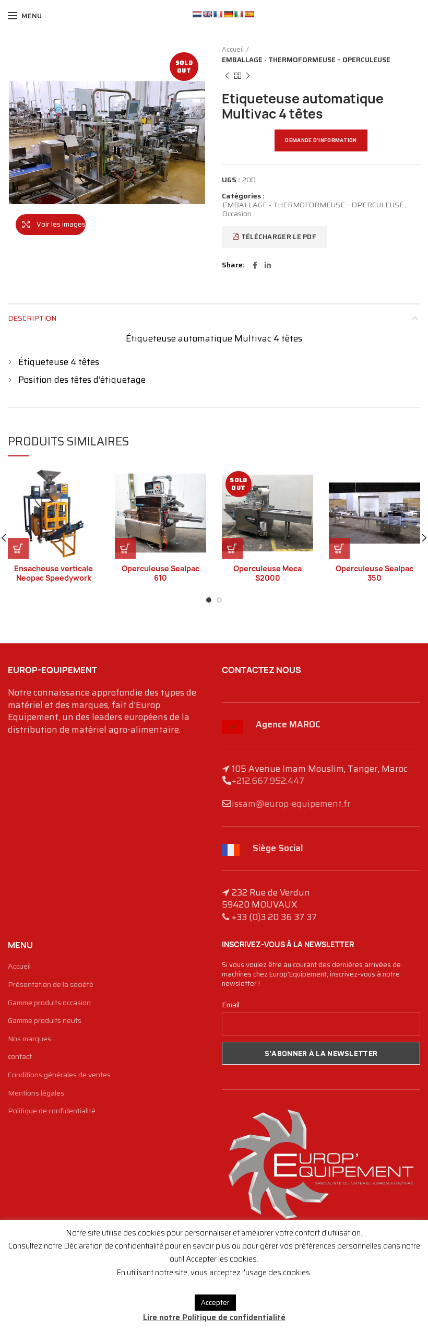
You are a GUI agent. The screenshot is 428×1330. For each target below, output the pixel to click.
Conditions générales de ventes (59, 1075)
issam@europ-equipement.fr (291, 803)
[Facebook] (255, 265)
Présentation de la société (50, 985)
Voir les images (61, 224)
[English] (207, 14)
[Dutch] (196, 14)
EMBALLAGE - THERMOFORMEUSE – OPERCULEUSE (306, 60)
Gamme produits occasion (49, 1003)
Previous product (227, 75)
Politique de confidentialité (52, 1111)
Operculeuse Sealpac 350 (374, 573)
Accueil (233, 49)
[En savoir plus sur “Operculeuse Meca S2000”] (232, 548)
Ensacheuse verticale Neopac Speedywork (53, 573)
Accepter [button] (215, 1302)
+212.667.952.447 (268, 780)
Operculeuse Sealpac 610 (160, 573)
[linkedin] (268, 265)
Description (32, 318)
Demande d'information (320, 140)
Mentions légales (36, 1093)
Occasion (237, 213)
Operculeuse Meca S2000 (267, 573)
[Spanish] (249, 14)
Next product (248, 75)
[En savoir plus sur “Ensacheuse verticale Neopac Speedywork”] (18, 548)
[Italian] (238, 14)
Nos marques (29, 1039)
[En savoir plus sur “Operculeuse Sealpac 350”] (339, 548)
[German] (228, 14)
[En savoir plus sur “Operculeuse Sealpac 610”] (125, 548)
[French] (217, 14)
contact (20, 1057)
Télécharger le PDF (277, 236)
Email (231, 1004)
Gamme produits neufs (44, 1021)
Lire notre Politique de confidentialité (214, 1317)
